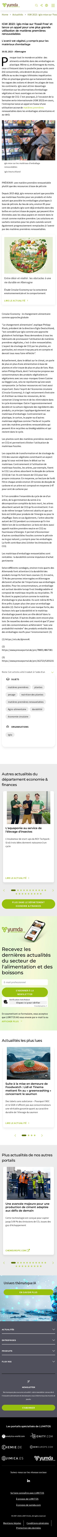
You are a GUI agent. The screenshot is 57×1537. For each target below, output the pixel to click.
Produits (7, 1351)
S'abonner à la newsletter (25, 992)
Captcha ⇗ (40, 1006)
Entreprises (9, 1340)
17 (31, 894)
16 (28, 894)
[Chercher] (36, 5)
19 (37, 894)
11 (45, 890)
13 (19, 894)
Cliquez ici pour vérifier (28, 1002)
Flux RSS (7, 1361)
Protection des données (28, 1527)
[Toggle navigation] (53, 6)
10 (42, 890)
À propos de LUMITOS (27, 1498)
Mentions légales (12, 1523)
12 (16, 894)
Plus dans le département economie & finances (28, 904)
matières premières (33, 107)
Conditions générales (38, 1523)
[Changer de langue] (46, 5)
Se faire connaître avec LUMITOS (27, 1492)
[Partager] (41, 5)
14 (22, 894)
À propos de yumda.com (28, 1504)
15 (25, 894)
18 (34, 894)
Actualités (8, 1329)
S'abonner (28, 1407)
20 (40, 894)
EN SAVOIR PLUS (28, 1292)
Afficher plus (10, 1021)
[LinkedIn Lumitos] (28, 1480)
